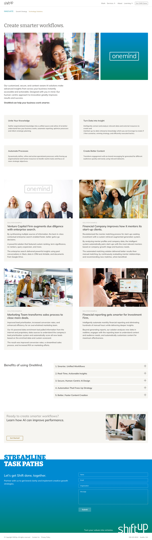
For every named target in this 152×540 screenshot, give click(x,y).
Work (103, 3)
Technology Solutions (36, 11)
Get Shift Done (141, 3)
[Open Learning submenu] (132, 3)
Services (110, 3)
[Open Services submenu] (114, 3)
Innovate (8, 11)
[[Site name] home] (8, 3)
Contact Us (35, 537)
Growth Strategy (21, 11)
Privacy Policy (45, 537)
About (120, 3)
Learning (127, 3)
